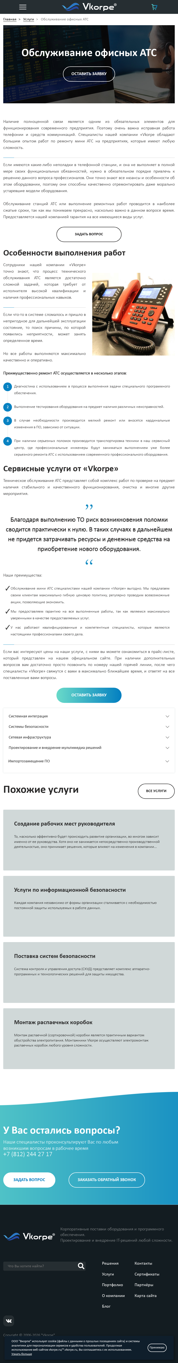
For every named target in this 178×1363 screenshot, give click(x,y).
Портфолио (112, 1285)
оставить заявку (89, 74)
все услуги (156, 791)
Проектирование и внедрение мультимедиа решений (55, 748)
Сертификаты (147, 1274)
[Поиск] (81, 1266)
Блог (106, 1306)
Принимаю (157, 1347)
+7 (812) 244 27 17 (27, 1154)
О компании (113, 1296)
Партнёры (144, 1285)
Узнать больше (22, 1354)
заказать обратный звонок (107, 1180)
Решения (110, 1263)
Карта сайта (146, 1296)
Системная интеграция (28, 716)
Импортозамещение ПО (29, 761)
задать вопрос (89, 234)
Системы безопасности (28, 727)
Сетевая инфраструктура (30, 737)
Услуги (108, 1274)
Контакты (143, 1263)
